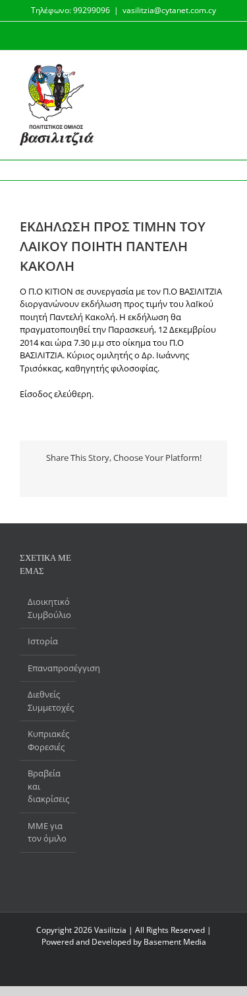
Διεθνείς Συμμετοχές (48, 700)
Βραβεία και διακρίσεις (48, 786)
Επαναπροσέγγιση (48, 668)
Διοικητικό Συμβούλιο (48, 608)
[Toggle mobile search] (198, 71)
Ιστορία (43, 641)
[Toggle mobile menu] (222, 71)
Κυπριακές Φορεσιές (48, 740)
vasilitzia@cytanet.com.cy (169, 10)
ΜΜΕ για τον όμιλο (47, 832)
